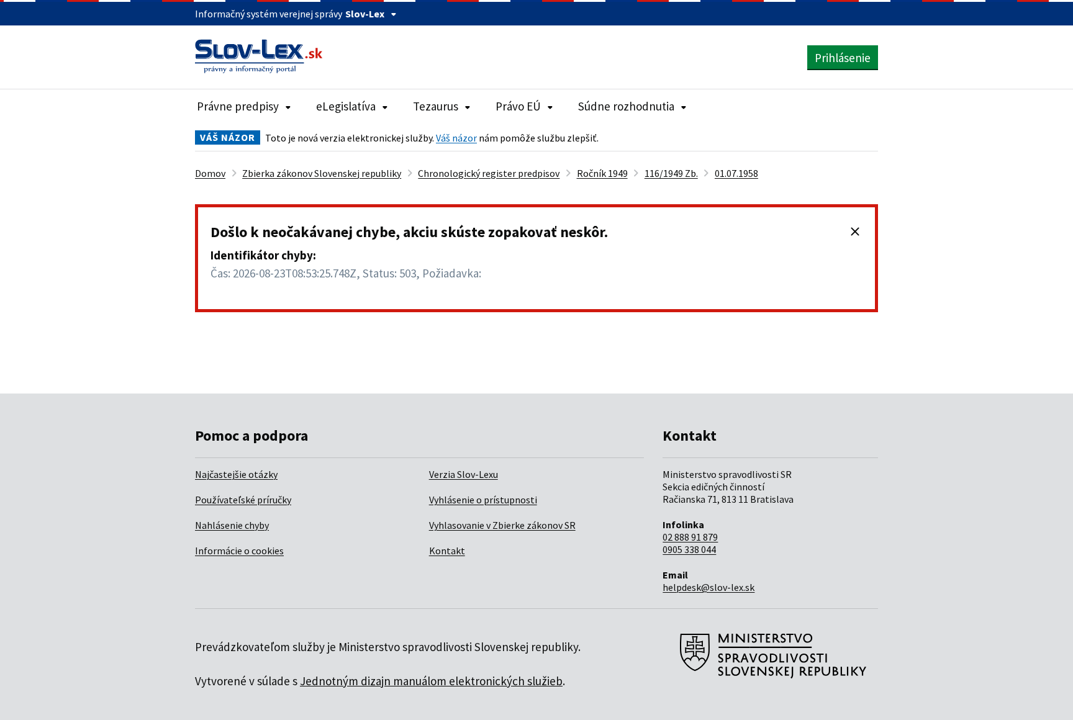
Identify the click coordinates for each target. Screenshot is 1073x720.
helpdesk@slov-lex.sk (708, 587)
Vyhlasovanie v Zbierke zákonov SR (502, 525)
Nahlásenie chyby (232, 525)
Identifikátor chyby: (263, 255)
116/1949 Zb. (671, 173)
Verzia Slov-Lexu (463, 474)
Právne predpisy (238, 106)
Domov (210, 173)
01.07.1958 (736, 173)
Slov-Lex (364, 13)
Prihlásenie (843, 57)
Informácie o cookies (239, 550)
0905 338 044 (689, 549)
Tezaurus (435, 106)
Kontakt (447, 550)
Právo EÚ (518, 106)
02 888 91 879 (690, 537)
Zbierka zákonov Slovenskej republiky (321, 173)
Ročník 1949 (602, 173)
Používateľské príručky (243, 499)
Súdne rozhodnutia (626, 106)
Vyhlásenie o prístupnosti (483, 499)
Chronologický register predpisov (488, 173)
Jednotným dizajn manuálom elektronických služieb (431, 680)
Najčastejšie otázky (236, 474)
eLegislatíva (346, 106)
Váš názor (456, 138)
